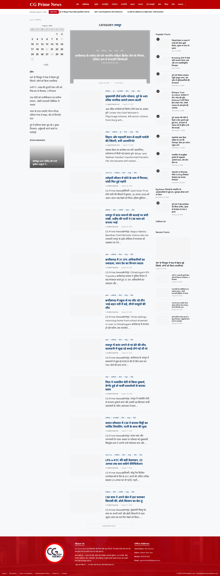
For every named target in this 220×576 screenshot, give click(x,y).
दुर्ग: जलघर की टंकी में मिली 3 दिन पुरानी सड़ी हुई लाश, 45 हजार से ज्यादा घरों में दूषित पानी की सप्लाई (180, 122)
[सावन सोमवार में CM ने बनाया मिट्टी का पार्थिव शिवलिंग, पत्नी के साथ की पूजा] (86, 427)
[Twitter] (175, 12)
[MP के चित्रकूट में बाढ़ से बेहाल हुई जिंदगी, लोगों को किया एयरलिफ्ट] (173, 248)
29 (57, 54)
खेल (159, 4)
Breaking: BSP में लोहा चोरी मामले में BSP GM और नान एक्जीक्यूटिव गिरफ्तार (181, 62)
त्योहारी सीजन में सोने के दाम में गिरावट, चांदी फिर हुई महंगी (126, 179)
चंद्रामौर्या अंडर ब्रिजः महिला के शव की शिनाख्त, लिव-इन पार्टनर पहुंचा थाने (181, 141)
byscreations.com (212, 573)
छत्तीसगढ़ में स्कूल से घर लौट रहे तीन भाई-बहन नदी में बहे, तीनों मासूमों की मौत (125, 304)
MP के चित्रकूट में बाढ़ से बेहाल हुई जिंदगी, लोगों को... (74, 12)
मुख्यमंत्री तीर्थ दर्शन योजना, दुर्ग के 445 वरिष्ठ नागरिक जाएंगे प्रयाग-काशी (126, 98)
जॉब (173, 4)
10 (32, 44)
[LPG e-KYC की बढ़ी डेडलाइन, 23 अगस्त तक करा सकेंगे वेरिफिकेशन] (86, 465)
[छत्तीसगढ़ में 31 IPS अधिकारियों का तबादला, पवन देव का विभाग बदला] (86, 264)
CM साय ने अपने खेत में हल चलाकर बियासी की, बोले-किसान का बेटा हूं (125, 499)
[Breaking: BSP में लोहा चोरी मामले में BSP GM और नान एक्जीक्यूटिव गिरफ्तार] (162, 61)
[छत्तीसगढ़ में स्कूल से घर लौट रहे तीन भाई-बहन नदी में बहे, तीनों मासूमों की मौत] (86, 305)
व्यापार (140, 4)
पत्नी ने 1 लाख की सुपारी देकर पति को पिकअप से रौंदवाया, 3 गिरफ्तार (180, 277)
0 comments (119, 83)
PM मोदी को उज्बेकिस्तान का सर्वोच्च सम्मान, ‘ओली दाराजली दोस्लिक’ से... (148, 12)
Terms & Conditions (25, 573)
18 (37, 49)
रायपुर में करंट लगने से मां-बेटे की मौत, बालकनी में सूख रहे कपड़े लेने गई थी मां (126, 346)
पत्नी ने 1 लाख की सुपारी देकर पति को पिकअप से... (108, 12)
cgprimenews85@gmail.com (150, 560)
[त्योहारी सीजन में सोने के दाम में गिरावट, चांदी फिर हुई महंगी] (86, 182)
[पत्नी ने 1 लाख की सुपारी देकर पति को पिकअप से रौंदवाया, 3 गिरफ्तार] (162, 278)
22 (57, 49)
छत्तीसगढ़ (85, 4)
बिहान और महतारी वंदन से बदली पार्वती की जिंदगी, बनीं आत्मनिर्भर (127, 139)
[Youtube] (184, 12)
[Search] (189, 5)
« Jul (46, 64)
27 (47, 54)
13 (47, 44)
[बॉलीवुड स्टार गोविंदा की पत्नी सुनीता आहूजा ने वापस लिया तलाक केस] (47, 156)
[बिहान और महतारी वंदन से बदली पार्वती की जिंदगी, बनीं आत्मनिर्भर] (86, 142)
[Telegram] (188, 12)
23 (61, 49)
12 (42, 44)
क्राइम (132, 4)
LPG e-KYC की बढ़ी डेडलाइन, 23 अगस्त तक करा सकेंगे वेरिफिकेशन (124, 462)
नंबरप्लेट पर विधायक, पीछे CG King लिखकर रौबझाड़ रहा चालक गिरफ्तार (180, 176)
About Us (56, 573)
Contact (64, 573)
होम (77, 4)
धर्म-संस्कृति (150, 4)
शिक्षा (166, 4)
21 (52, 49)
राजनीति (124, 4)
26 (42, 54)
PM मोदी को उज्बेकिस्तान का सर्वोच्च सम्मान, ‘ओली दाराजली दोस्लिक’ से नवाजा (180, 291)
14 (52, 44)
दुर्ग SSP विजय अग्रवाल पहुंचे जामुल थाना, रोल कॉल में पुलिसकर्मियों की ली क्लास (181, 79)
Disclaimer (12, 573)
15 (57, 44)
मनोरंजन (115, 4)
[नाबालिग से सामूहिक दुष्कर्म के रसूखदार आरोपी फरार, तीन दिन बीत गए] (162, 158)
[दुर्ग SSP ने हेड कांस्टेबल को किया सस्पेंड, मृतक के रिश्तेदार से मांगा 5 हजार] (162, 207)
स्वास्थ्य (180, 4)
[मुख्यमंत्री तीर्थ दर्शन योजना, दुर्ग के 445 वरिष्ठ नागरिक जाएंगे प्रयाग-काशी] (86, 101)
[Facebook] (171, 12)
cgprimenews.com (113, 104)
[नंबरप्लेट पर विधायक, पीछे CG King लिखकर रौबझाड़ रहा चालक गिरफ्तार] (162, 175)
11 (37, 44)
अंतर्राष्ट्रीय (105, 4)
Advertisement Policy (42, 573)
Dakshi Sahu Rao (113, 63)
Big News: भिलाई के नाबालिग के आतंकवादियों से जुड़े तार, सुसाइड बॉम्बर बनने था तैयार (172, 192)
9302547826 (145, 556)
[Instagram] (180, 12)
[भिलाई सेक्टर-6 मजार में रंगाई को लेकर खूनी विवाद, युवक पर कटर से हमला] (162, 43)
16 (61, 44)
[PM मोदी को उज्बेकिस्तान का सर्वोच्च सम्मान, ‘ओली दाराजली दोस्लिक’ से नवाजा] (162, 292)
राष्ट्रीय (96, 4)
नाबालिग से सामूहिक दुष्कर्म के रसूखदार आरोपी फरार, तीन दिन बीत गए (180, 158)
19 (42, 49)
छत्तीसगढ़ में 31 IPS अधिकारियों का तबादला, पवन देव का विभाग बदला (125, 261)
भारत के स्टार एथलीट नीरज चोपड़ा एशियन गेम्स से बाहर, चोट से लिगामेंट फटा (180, 305)
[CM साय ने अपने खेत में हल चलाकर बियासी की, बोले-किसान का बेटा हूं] (86, 502)
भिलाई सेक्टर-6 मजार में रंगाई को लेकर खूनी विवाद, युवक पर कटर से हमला (181, 44)
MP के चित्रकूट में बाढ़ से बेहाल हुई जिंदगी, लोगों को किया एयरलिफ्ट (170, 264)
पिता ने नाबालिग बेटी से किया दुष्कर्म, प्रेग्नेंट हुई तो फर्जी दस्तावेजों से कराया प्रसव (125, 385)
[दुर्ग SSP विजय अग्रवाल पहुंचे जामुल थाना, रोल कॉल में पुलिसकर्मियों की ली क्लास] (162, 78)
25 (37, 54)
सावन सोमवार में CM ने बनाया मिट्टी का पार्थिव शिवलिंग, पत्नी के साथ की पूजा (126, 424)
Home (32, 20)
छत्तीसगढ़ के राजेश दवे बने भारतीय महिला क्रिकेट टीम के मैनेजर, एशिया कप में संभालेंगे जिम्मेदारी (110, 57)
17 (32, 49)
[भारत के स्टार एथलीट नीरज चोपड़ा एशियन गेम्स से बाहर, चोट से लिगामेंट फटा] (162, 306)
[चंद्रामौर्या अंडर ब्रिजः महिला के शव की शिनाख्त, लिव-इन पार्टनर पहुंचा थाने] (162, 140)
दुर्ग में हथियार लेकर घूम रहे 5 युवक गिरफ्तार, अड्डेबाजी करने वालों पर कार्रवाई (180, 319)
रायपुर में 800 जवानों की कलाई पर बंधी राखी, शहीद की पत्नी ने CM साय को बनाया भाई (126, 218)
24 (32, 54)
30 (61, 54)
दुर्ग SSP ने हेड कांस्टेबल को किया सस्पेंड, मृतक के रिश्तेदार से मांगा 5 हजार (180, 208)
